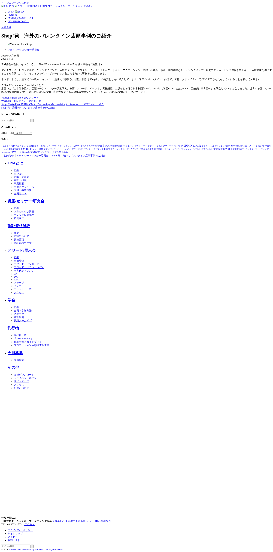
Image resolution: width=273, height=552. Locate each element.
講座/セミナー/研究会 (26, 201)
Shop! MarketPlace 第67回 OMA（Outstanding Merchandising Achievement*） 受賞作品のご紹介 (52, 104)
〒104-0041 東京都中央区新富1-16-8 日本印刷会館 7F (81, 521)
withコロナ (5, 146)
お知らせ (6, 27)
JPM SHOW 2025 (18, 21)
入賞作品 (56, 152)
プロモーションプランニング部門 (216, 146)
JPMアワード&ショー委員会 (23, 49)
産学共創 (93, 146)
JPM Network (192, 145)
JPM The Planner (29, 149)
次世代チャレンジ (20, 146)
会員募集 (15, 353)
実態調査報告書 (221, 149)
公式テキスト (207, 149)
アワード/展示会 (20, 152)
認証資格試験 (116, 146)
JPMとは (15, 163)
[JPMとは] (136, 514)
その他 (13, 367)
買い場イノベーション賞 (252, 146)
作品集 (65, 152)
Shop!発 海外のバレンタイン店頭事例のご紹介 (28, 107)
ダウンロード (31, 97)
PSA (107, 146)
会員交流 (149, 149)
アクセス (29, 524)
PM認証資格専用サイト (21, 18)
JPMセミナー (34, 146)
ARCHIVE (7, 133)
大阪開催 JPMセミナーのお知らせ (21, 101)
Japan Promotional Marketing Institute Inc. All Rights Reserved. (36, 549)
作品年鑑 (158, 149)
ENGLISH (13, 15)
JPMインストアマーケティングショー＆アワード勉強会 (64, 146)
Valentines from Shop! (12, 97)
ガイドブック (97, 149)
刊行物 (13, 328)
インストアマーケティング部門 (169, 146)
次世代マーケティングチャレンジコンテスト (182, 149)
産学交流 (235, 146)
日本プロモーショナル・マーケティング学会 (124, 149)
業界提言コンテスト (41, 152)
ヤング (87, 149)
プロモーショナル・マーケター (138, 146)
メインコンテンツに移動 (15, 2)
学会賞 (101, 145)
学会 (11, 300)
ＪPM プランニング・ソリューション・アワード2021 (60, 149)
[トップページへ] (47, 6)
